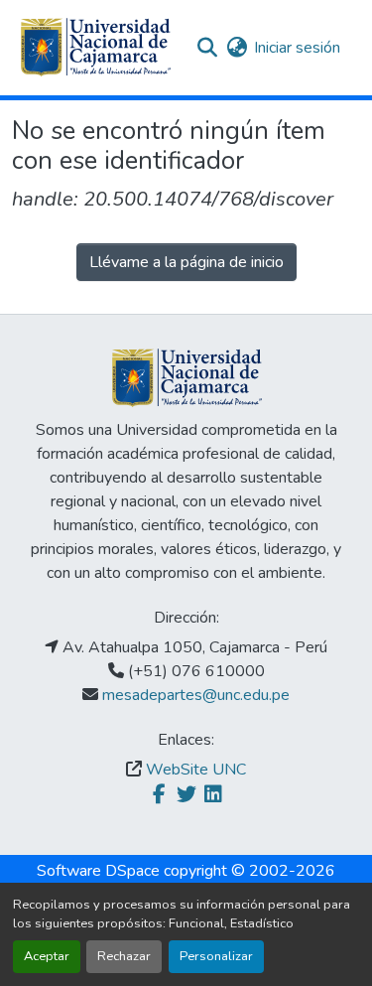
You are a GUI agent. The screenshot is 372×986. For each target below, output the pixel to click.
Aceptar (46, 956)
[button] (95, 47)
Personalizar (216, 956)
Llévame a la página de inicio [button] (186, 262)
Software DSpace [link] (98, 871)
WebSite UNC (196, 769)
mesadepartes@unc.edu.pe (196, 695)
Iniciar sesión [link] (297, 48)
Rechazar (124, 956)
